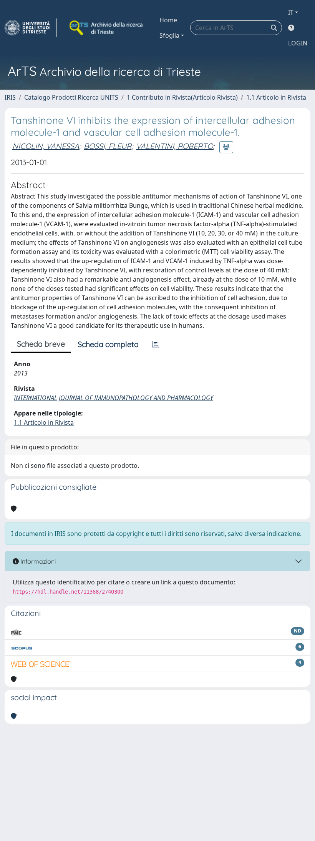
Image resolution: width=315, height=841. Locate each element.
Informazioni (37, 561)
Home (168, 20)
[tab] (155, 344)
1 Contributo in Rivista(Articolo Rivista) (182, 97)
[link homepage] (31, 27)
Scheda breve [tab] (41, 344)
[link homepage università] (107, 27)
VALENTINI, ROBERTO (174, 146)
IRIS (10, 97)
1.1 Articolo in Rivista (276, 97)
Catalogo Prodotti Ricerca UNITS (71, 97)
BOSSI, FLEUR (107, 146)
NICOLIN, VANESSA (45, 146)
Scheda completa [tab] (108, 344)
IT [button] (290, 12)
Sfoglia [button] (169, 35)
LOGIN (297, 43)
